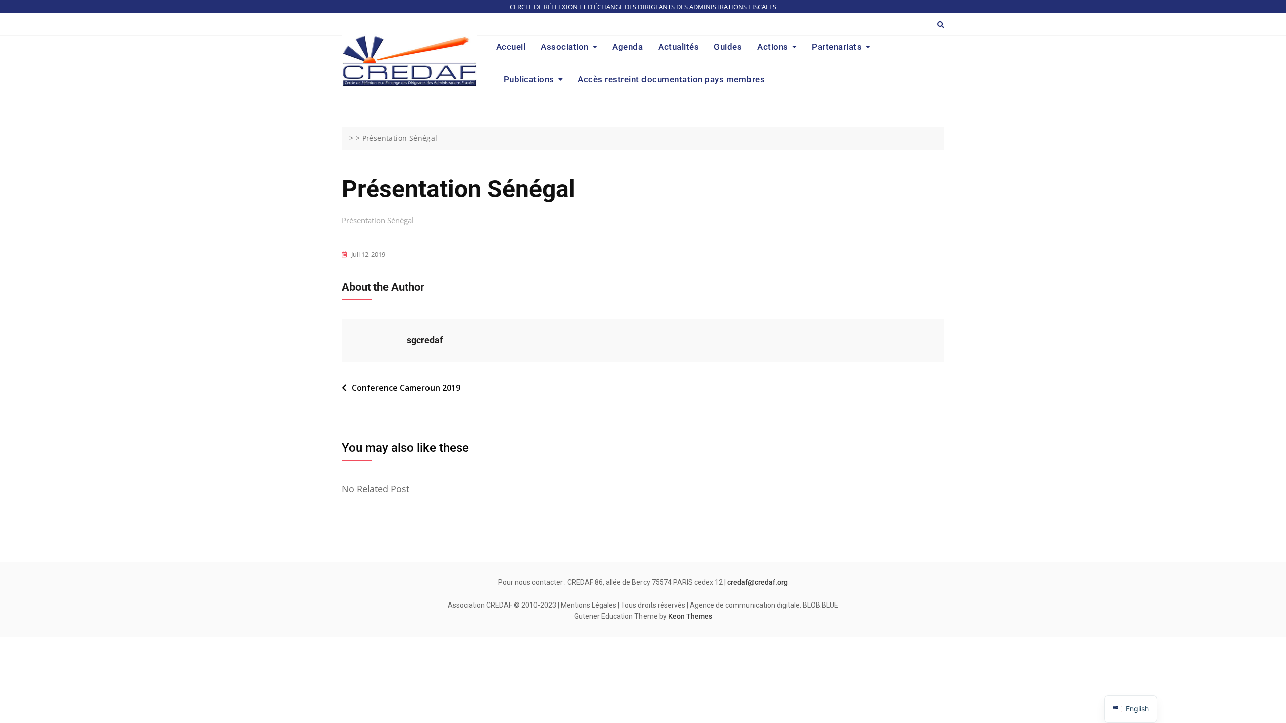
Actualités (678, 47)
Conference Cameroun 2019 (406, 387)
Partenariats (837, 47)
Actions (772, 47)
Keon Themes (690, 616)
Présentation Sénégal (378, 220)
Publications (529, 79)
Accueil (511, 47)
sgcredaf (425, 340)
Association (565, 47)
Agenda (627, 47)
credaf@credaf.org (757, 582)
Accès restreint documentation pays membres (671, 79)
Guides (728, 47)
